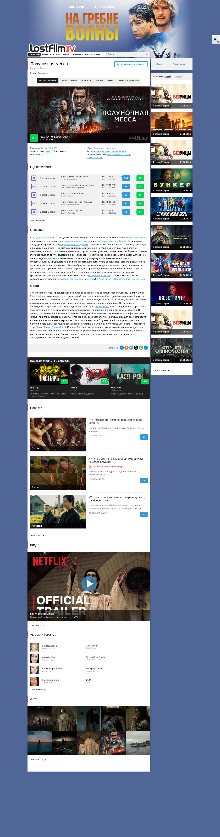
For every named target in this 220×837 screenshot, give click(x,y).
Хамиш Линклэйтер (72, 279)
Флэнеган (53, 258)
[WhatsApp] (141, 348)
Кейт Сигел (105, 279)
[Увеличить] (40, 718)
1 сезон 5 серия (48, 195)
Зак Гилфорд (38, 296)
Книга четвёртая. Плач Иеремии (76, 203)
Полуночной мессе (69, 244)
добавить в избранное (133, 64)
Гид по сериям (69, 80)
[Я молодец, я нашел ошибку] (203, 39)
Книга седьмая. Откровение (74, 178)
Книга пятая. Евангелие (72, 194)
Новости (86, 80)
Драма (96, 148)
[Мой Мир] (146, 348)
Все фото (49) (37, 759)
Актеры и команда (128, 80)
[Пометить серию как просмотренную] (33, 178)
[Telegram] (131, 348)
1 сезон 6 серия (48, 186)
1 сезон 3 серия (48, 212)
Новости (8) (36, 535)
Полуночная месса (42, 237)
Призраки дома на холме (77, 241)
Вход (159, 64)
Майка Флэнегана (136, 237)
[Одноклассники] (126, 348)
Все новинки (161, 370)
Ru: (109, 178)
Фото (111, 80)
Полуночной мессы (99, 275)
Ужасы (113, 148)
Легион (90, 279)
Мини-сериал (97, 151)
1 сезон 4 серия (48, 203)
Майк (85, 244)
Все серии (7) (37, 220)
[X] (136, 348)
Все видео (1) (37, 625)
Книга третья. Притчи (71, 211)
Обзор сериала (47, 80)
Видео (99, 80)
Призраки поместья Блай (111, 241)
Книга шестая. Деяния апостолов (77, 186)
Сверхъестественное (115, 151)
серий (167, 76)
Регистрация (179, 64)
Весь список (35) (39, 690)
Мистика (105, 148)
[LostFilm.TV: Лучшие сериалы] (54, 47)
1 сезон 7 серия (48, 178)
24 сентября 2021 (50, 148)
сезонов (178, 76)
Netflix (48, 151)
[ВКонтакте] (122, 348)
